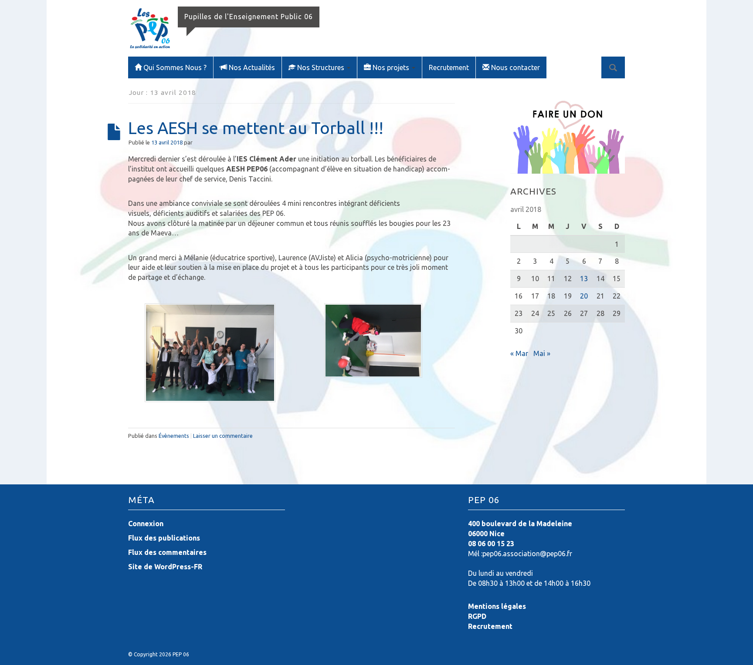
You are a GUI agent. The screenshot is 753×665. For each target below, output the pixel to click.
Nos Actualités (252, 67)
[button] (210, 352)
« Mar (519, 353)
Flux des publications (164, 538)
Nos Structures (321, 67)
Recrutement (449, 67)
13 (584, 278)
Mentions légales (497, 606)
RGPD (477, 616)
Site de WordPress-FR (165, 567)
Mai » (541, 353)
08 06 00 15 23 (491, 543)
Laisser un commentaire (223, 436)
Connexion (145, 523)
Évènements (174, 436)
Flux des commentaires (167, 552)
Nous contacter (515, 67)
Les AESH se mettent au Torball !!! (255, 127)
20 (584, 296)
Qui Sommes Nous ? (175, 67)
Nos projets (392, 67)
